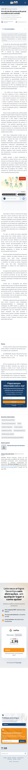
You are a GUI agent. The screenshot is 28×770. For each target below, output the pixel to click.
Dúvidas (15, 759)
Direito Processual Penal (8, 420)
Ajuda (10, 761)
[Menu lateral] (3, 2)
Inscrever (14, 402)
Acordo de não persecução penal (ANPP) (12, 437)
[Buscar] (25, 753)
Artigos (5, 757)
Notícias (9, 757)
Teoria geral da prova (19, 430)
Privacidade (14, 405)
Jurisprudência (20, 757)
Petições (14, 757)
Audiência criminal (6, 430)
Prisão (19, 423)
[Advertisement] (14, 525)
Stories (19, 759)
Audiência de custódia (8, 434)
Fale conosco (16, 761)
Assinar (7, 650)
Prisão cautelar (18, 427)
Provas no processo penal (8, 423)
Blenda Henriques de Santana (16, 445)
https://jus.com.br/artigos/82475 (9, 467)
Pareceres (9, 759)
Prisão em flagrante (7, 427)
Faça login (18, 662)
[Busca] (25, 2)
